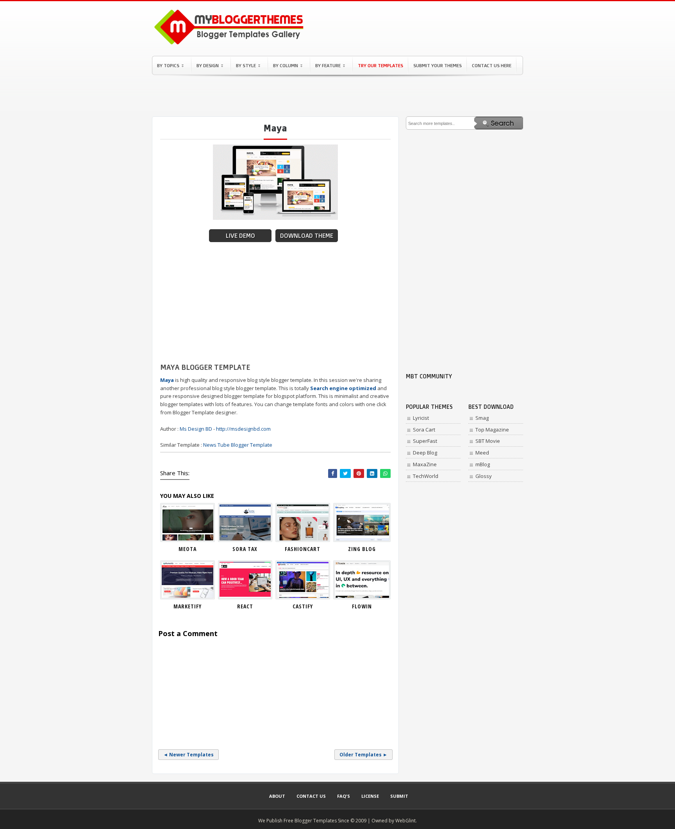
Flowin (362, 606)
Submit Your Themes (437, 65)
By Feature (328, 65)
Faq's (343, 796)
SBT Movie (487, 440)
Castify (303, 606)
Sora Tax (244, 549)
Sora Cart (424, 429)
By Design (207, 65)
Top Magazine (492, 429)
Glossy (483, 476)
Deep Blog (425, 452)
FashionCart (302, 549)
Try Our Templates (380, 65)
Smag (482, 417)
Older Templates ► (363, 754)
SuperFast (425, 440)
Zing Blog (362, 549)
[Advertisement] (337, 95)
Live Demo (240, 235)
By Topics (168, 65)
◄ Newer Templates (188, 754)
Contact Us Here (491, 65)
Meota (187, 549)
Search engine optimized (343, 388)
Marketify (187, 606)
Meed (482, 452)
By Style (246, 65)
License (370, 796)
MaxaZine (425, 464)
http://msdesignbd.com (243, 428)
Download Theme (306, 235)
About (277, 796)
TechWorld (425, 476)
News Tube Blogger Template (237, 444)
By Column (285, 65)
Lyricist (421, 417)
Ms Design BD (196, 428)
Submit (399, 796)
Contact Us (311, 796)
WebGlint (405, 820)
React (245, 606)
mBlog (482, 464)
